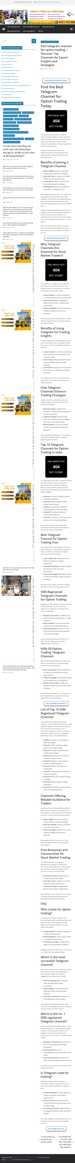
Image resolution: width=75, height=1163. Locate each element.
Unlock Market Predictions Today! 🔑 (56, 80)
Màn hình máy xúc (13, 31)
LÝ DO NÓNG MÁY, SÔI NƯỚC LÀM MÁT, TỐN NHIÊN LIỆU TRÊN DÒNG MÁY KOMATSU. (64, 1142)
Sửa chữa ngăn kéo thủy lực (9, 79)
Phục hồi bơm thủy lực (31, 27)
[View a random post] (71, 29)
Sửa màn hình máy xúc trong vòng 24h (13, 91)
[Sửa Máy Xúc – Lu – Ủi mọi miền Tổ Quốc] (3, 29)
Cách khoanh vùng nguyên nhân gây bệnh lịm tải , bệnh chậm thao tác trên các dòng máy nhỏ (34, 516)
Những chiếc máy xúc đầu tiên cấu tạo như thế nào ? (19, 198)
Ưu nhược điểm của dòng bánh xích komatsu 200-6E (48, 1139)
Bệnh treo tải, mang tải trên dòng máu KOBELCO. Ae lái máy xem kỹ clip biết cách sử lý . (18, 167)
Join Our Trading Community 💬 (56, 703)
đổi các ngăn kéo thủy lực (9, 61)
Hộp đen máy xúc (48, 27)
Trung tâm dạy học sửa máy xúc (11, 97)
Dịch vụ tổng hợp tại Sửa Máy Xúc (49, 41)
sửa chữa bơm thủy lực (8, 73)
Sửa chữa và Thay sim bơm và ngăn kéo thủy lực (16, 85)
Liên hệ (40, 31)
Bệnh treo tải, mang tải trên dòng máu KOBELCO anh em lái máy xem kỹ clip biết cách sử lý (34, 344)
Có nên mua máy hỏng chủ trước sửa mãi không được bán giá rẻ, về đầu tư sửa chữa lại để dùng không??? (18, 150)
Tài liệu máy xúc (6, 94)
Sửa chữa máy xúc (13, 27)
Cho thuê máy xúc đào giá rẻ (10, 52)
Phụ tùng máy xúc (6, 67)
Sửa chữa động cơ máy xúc (9, 76)
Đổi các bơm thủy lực (7, 58)
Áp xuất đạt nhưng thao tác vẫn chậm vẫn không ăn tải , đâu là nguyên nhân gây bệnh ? (18, 224)
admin (17, 159)
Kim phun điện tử (29, 31)
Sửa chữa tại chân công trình (10, 82)
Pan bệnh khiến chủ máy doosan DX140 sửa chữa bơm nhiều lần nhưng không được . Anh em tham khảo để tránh (18, 178)
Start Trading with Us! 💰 (56, 1129)
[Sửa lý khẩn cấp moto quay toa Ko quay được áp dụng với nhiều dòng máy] (16, 276)
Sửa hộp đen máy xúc (8, 88)
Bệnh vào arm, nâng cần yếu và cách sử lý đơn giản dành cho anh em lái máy (18, 569)
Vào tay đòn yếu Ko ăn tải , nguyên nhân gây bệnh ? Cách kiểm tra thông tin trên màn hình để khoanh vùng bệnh (19, 234)
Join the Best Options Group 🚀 (56, 238)
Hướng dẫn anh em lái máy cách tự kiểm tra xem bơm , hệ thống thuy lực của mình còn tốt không (18, 189)
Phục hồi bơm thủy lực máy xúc (11, 70)
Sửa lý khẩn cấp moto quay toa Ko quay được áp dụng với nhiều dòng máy (34, 268)
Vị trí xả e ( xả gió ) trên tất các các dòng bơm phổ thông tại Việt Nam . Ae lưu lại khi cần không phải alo (34, 612)
